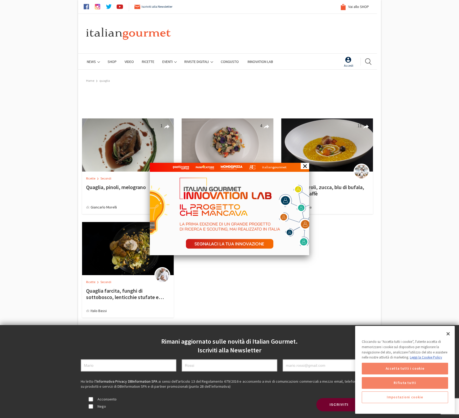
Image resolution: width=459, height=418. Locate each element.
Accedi (348, 65)
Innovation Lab (260, 61)
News (92, 61)
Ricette (91, 178)
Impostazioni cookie (405, 397)
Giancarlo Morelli (104, 207)
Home (90, 81)
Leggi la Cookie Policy (426, 357)
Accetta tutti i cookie (405, 368)
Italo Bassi (99, 310)
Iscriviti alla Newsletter (157, 6)
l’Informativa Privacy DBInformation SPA (127, 381)
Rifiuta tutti (405, 383)
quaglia (104, 81)
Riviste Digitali (197, 61)
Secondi (105, 178)
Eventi (167, 61)
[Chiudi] (448, 334)
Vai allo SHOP (358, 6)
